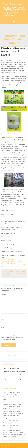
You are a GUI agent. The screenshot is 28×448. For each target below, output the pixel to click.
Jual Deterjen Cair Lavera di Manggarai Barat (14, 371)
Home (4, 46)
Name (3, 312)
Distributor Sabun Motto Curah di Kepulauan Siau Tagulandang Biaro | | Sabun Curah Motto (13, 432)
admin (15, 60)
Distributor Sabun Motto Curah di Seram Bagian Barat (8, 273)
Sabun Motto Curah (22, 64)
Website (3, 327)
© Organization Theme (7, 445)
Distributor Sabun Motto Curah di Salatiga (20, 273)
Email (3, 319)
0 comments (21, 60)
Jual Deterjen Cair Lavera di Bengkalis (12, 379)
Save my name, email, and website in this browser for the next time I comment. (12, 338)
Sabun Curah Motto (12, 4)
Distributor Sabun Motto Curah (15, 46)
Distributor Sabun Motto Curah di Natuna (12, 261)
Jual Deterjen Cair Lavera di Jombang (12, 377)
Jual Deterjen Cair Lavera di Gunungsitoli (13, 374)
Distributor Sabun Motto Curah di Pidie (11, 259)
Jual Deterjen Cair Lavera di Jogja (11, 368)
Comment (3, 294)
